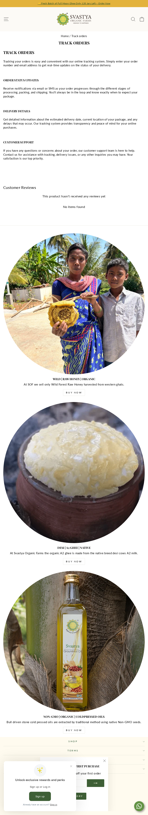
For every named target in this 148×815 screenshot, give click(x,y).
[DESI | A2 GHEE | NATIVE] (74, 472)
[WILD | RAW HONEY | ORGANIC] (74, 303)
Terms (73, 750)
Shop (72, 741)
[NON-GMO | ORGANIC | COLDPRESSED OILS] (74, 641)
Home (64, 36)
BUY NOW (74, 392)
